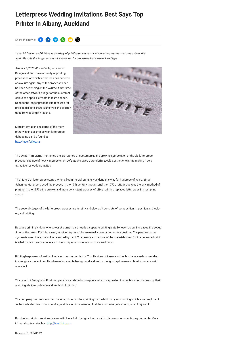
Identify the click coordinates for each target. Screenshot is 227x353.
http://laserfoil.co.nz (27, 141)
